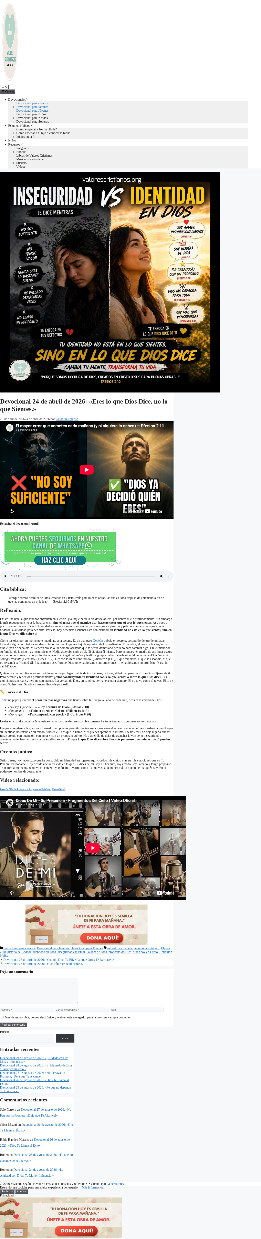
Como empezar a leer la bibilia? (36, 129)
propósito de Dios (119, 952)
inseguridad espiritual (71, 952)
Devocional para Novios (32, 118)
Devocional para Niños (31, 114)
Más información (93, 1187)
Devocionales (17, 99)
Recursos (14, 144)
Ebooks (21, 152)
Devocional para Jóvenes (32, 110)
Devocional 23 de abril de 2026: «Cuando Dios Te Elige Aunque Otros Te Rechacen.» (59, 959)
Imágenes (22, 148)
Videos (20, 166)
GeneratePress (116, 1183)
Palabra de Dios (96, 952)
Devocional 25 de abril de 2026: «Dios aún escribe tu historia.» (43, 963)
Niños (12, 140)
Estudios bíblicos (19, 125)
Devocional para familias (32, 107)
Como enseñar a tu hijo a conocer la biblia (43, 133)
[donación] (86, 944)
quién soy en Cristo (145, 952)
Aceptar (21, 1191)
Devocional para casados (32, 103)
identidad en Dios (44, 952)
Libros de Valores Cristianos (34, 155)
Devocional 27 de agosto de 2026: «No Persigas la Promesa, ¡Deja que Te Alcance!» (32, 1074)
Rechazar (7, 1191)
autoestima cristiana (119, 948)
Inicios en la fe (25, 136)
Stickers (21, 163)
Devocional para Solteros (32, 121)
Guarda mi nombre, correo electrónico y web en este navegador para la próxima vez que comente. (67, 1017)
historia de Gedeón (19, 952)
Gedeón (98, 640)
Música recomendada (30, 159)
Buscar (4, 1032)
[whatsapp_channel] (61, 568)
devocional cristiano (146, 948)
